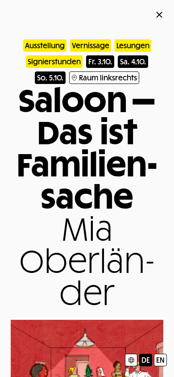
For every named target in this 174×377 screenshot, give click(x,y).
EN (160, 360)
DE (145, 360)
